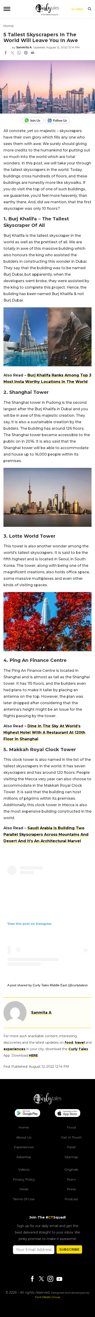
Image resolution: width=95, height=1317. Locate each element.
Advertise (23, 1157)
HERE (33, 1055)
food (69, 1042)
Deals (23, 1189)
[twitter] (12, 53)
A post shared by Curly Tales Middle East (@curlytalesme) (49, 985)
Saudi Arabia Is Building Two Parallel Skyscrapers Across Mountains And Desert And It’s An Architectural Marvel (46, 834)
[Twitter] (41, 1279)
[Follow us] (59, 120)
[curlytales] (47, 1103)
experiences (14, 1049)
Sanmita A (24, 47)
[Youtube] (59, 1279)
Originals (71, 1169)
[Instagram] (50, 1279)
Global (77, 9)
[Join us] (33, 120)
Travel (71, 1147)
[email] (32, 53)
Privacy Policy (24, 1179)
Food (71, 1127)
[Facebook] (32, 1279)
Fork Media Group (47, 1297)
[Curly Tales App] (27, 1113)
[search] (89, 9)
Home (8, 26)
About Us (23, 1137)
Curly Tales (78, 1049)
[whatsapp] (19, 53)
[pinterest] (26, 53)
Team (71, 1179)
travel (80, 1042)
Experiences (24, 1147)
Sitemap (71, 1157)
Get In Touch (71, 1137)
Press (71, 1189)
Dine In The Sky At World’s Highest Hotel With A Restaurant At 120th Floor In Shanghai (44, 732)
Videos (23, 1169)
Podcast (71, 1199)
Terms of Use (24, 1199)
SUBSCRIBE (69, 1249)
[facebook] (6, 53)
